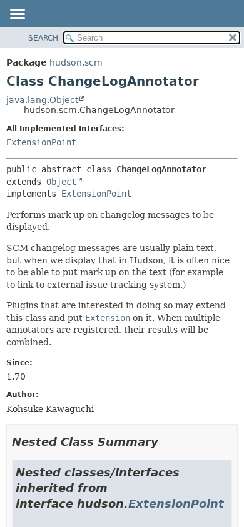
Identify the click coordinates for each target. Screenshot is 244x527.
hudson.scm (76, 62)
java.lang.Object (42, 100)
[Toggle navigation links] (17, 15)
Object (61, 182)
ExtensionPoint (41, 142)
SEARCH (43, 38)
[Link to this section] (167, 441)
